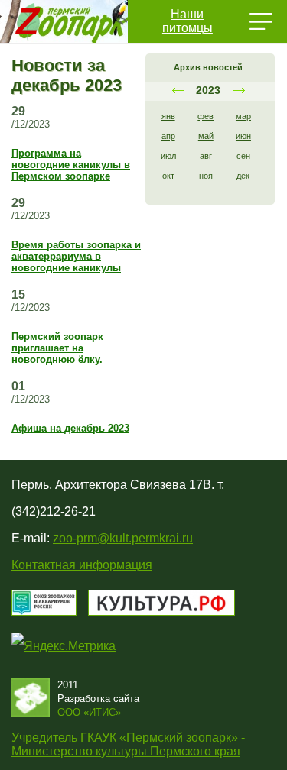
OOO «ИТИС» (89, 712)
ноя (206, 175)
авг (206, 155)
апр (168, 136)
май (206, 136)
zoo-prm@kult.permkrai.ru (123, 538)
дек (242, 175)
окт (168, 175)
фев (205, 116)
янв (168, 116)
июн (243, 136)
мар (243, 116)
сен (243, 155)
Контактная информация (81, 564)
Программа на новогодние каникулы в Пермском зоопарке (70, 164)
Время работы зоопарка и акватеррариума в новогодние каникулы (76, 256)
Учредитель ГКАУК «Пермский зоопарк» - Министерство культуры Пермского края (128, 744)
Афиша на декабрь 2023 (70, 428)
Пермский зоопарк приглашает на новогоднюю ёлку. (57, 348)
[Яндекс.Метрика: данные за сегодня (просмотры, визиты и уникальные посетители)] (63, 645)
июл (168, 155)
